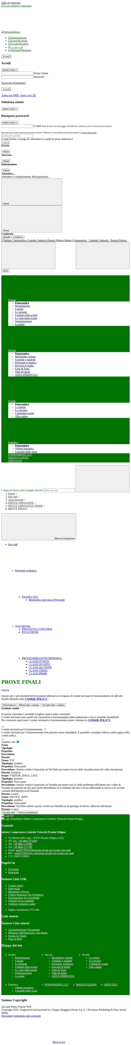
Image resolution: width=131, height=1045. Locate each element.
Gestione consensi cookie (21, 904)
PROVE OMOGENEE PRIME (25, 505)
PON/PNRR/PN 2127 (57, 984)
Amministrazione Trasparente (24, 929)
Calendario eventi (98, 963)
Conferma (18, 237)
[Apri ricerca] (103, 255)
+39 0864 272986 (22, 844)
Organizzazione (23, 973)
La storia (19, 976)
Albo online (95, 967)
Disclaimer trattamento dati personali (21, 1015)
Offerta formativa (24, 987)
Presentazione (22, 957)
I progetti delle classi (26, 990)
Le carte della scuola (26, 970)
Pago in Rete (15, 938)
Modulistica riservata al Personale (47, 599)
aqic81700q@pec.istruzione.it (44, 853)
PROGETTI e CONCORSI (37, 629)
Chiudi (6, 151)
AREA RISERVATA (63, 976)
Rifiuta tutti (29, 705)
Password (39, 76)
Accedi (6, 56)
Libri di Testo (59, 970)
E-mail (37, 125)
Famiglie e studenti (62, 960)
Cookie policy (15, 885)
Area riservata (15, 499)
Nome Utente (41, 73)
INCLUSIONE (30, 632)
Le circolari (95, 960)
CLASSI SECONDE (40, 667)
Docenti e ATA (30, 596)
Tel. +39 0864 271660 (25, 840)
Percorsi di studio (61, 967)
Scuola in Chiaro (17, 935)
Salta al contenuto (10, 2)
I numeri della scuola (26, 967)
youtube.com (8, 741)
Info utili (12, 496)
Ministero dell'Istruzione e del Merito (28, 932)
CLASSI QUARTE (39, 664)
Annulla (6, 237)
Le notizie (94, 957)
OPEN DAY (111, 984)
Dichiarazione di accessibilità (23, 897)
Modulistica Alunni (62, 957)
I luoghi (19, 960)
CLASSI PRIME (38, 673)
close (5, 271)
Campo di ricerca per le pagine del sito (22, 490)
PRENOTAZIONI (86, 984)
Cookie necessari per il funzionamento (22, 729)
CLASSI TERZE (38, 670)
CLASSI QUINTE (39, 661)
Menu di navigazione (64, 538)
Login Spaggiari (88, 132)
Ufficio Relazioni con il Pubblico (26, 894)
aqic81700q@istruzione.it (43, 850)
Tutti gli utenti (59, 973)
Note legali (14, 888)
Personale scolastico (26, 570)
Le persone (21, 963)
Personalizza (9, 705)
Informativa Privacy (19, 891)
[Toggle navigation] (28, 255)
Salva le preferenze (27, 812)
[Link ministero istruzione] (16, 5)
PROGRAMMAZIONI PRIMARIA (42, 658)
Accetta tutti (53, 705)
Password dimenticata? (13, 83)
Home (11, 493)
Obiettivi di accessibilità (21, 900)
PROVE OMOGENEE (21, 502)
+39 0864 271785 (22, 847)
